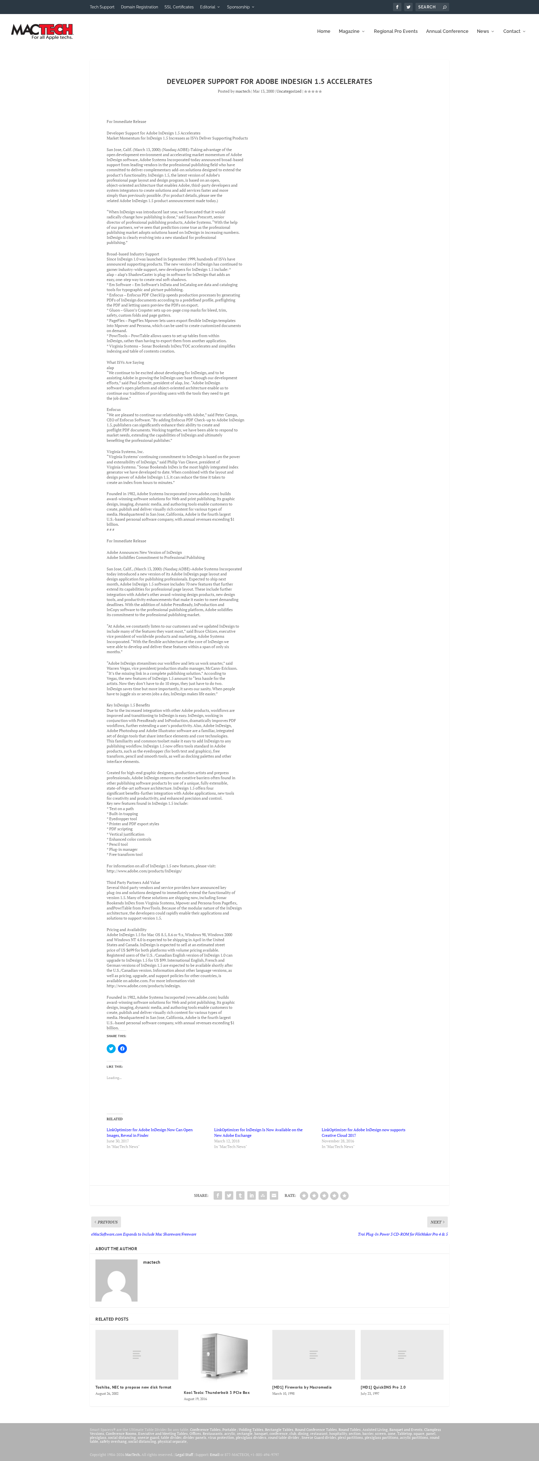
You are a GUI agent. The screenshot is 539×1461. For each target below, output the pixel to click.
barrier (367, 1433)
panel (430, 1433)
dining (303, 1433)
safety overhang (113, 1441)
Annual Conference (447, 31)
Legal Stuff (184, 1454)
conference (279, 1433)
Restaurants (213, 1433)
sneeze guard (148, 1437)
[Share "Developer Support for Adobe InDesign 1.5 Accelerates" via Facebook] (217, 1195)
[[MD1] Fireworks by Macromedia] (313, 1355)
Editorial (207, 7)
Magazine (349, 31)
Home (323, 31)
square (419, 1433)
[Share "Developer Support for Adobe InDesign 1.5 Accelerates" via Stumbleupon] (262, 1195)
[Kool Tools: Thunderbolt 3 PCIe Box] (225, 1357)
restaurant (319, 1433)
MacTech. (133, 1454)
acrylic (229, 1433)
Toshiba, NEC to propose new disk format (133, 1387)
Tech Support (102, 7)
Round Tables (350, 1429)
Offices (195, 1433)
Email (215, 1454)
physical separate (172, 1441)
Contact (511, 31)
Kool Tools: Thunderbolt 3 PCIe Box (217, 1392)
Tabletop (404, 1433)
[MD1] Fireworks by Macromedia (302, 1387)
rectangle (245, 1433)
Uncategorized (289, 91)
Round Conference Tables (316, 1429)
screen (380, 1433)
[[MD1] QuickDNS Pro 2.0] (402, 1355)
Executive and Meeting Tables (163, 1433)
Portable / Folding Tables (242, 1429)
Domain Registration (139, 7)
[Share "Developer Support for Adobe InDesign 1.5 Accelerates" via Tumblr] (240, 1195)
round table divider (284, 1437)
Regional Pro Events (396, 31)
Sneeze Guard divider (319, 1437)
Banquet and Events (405, 1429)
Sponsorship (238, 7)
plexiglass (98, 1437)
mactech (243, 91)
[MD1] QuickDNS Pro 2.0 (383, 1387)
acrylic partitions (414, 1437)
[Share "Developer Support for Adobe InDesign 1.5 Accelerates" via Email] (274, 1195)
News (483, 31)
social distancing (122, 1437)
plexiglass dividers (251, 1437)
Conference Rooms (121, 1433)
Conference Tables (205, 1429)
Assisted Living (375, 1429)
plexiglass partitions (381, 1437)
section (355, 1433)
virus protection (221, 1437)
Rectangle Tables (279, 1429)
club (292, 1433)
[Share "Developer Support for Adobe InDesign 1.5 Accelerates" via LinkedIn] (251, 1195)
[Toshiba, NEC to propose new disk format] (136, 1355)
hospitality (338, 1433)
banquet (261, 1433)
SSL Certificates (179, 7)
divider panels (194, 1437)
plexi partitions (350, 1437)
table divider (171, 1437)
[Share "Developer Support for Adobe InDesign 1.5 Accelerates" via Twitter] (229, 1195)
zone (392, 1433)
